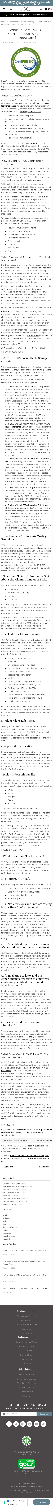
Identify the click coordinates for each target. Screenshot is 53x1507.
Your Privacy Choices (17, 1501)
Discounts (26, 1329)
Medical (5, 1230)
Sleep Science (8, 1239)
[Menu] (4, 9)
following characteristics (30, 112)
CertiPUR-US (33, 336)
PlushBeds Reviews (26, 1383)
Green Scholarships (26, 1379)
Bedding (6, 1215)
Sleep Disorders (9, 1236)
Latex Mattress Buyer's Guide (14, 1183)
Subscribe (44, 1414)
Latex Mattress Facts (26, 1342)
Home (3, 22)
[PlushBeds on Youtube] (36, 1424)
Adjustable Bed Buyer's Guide (14, 1192)
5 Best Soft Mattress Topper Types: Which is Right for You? (25, 1250)
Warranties (26, 1321)
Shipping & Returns (26, 1316)
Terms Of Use (26, 1355)
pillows (21, 286)
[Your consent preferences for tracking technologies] (4, 1502)
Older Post (8, 1167)
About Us (26, 1364)
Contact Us (26, 1333)
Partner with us (26, 1388)
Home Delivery (26, 1347)
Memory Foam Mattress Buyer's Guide (17, 1186)
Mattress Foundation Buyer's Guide (16, 1201)
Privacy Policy (26, 1359)
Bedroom (6, 1218)
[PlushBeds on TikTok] (43, 1424)
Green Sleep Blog (26, 1375)
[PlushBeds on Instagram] (23, 1424)
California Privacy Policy (26, 1483)
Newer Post (44, 1167)
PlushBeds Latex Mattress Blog (22, 22)
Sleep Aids (7, 1233)
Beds (4, 1221)
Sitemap (26, 1396)
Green (5, 1224)
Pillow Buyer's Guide (10, 1195)
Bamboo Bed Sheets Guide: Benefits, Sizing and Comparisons (26, 1288)
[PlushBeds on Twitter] (16, 1424)
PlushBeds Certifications (26, 1325)
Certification (6, 312)
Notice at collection (9, 1504)
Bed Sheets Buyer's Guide (12, 1204)
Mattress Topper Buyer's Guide (14, 1189)
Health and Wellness (10, 1227)
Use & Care (26, 1351)
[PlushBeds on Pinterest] (30, 1424)
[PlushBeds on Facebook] (9, 1424)
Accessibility (26, 1392)
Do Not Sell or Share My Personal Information (26, 1486)
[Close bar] (51, 1)
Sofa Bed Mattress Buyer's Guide (15, 1198)
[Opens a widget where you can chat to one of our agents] (41, 1502)
